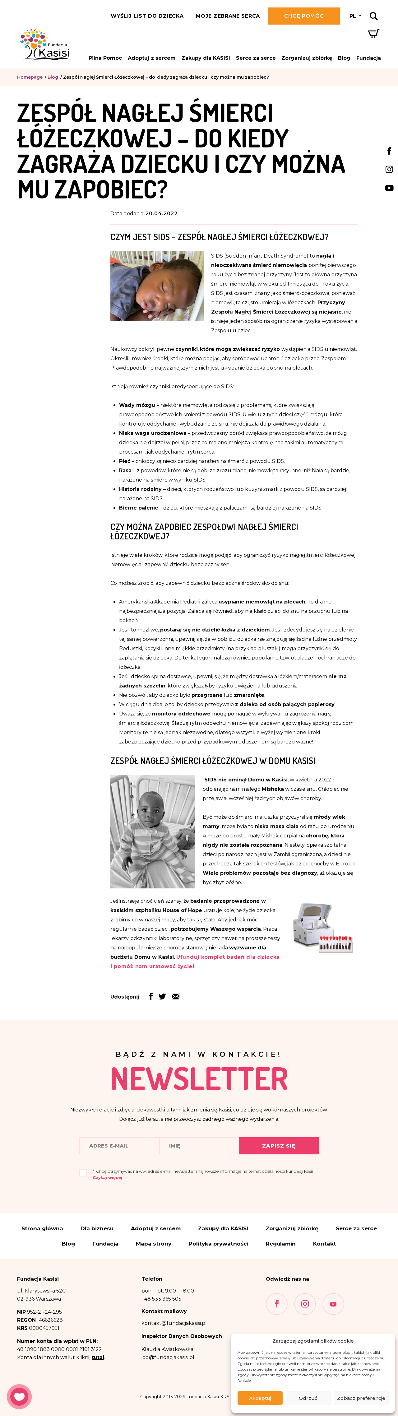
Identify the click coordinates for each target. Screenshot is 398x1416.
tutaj (98, 1357)
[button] (175, 998)
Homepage (30, 77)
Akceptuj (260, 1398)
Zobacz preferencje (361, 1398)
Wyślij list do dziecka (147, 16)
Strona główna (42, 1229)
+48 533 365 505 (161, 1299)
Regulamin (281, 1244)
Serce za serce (256, 58)
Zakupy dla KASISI (206, 58)
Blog (344, 58)
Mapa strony (153, 1244)
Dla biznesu (97, 1229)
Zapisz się (278, 1146)
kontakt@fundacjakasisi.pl (174, 1323)
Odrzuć (308, 1398)
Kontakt (324, 1244)
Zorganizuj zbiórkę (306, 58)
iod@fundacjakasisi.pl (167, 1357)
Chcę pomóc (304, 16)
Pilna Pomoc (105, 58)
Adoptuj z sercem (152, 58)
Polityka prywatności (218, 1244)
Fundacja (368, 58)
